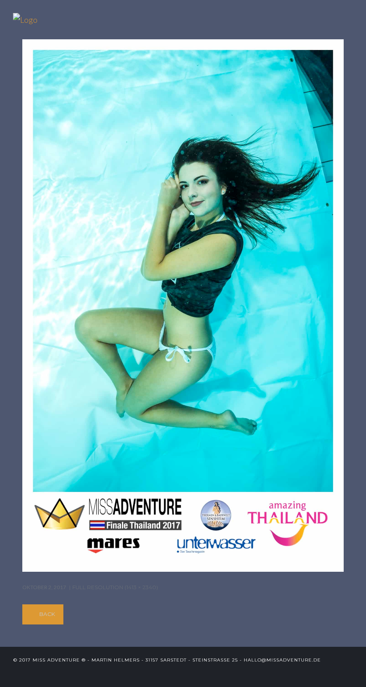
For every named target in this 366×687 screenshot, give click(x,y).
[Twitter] (305, 673)
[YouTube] (334, 673)
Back (47, 614)
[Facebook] (319, 673)
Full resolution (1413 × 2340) (115, 587)
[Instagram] (349, 673)
